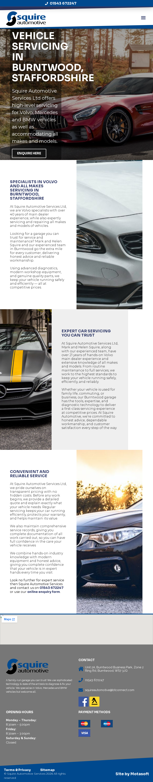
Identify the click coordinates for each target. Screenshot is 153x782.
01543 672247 (52, 588)
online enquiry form (43, 592)
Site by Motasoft (132, 774)
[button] (143, 17)
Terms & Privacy (17, 770)
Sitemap (47, 770)
